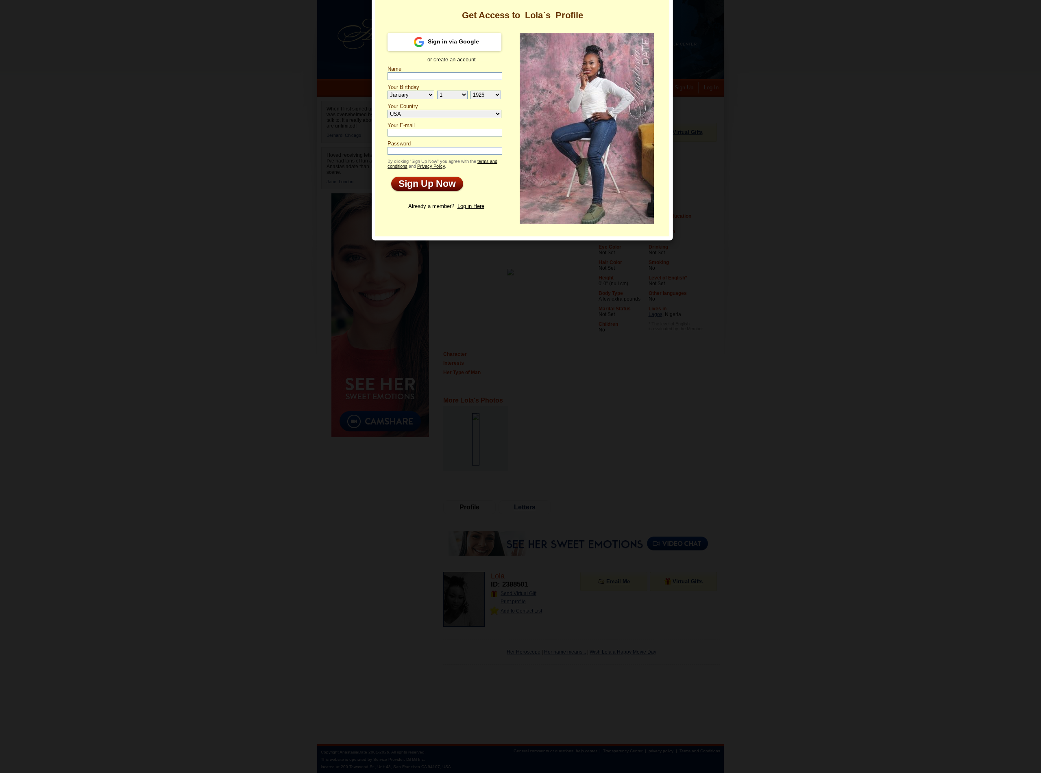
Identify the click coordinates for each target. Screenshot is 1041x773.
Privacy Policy (431, 166)
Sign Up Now (423, 183)
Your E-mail (401, 125)
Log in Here (470, 206)
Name (394, 69)
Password (399, 144)
